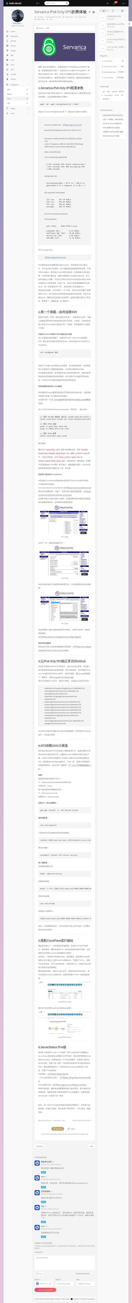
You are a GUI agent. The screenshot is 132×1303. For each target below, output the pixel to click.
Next (91, 1146)
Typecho (76, 1299)
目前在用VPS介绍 (114, 16)
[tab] (103, 11)
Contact (57, 1299)
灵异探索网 (45, 1191)
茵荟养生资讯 (46, 1162)
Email (58, 1279)
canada (114, 91)
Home (41, 28)
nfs (122, 95)
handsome (91, 1299)
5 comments (81, 17)
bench (117, 95)
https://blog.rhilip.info (59, 1074)
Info (17, 89)
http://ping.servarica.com (56, 257)
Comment (39, 1252)
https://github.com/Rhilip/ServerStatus (72, 1085)
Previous (39, 1146)
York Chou (39, 1299)
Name (37, 1279)
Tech (17, 98)
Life (17, 103)
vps (103, 91)
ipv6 (108, 91)
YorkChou (40, 17)
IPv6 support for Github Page (62, 677)
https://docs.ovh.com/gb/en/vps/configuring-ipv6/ (61, 637)
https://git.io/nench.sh (73, 125)
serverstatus (109, 95)
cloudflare (105, 99)
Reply (43, 1172)
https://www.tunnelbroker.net (79, 488)
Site (77, 1279)
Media (17, 94)
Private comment (82, 1273)
